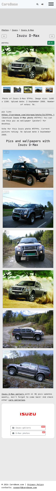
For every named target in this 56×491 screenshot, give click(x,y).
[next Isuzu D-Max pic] (51, 36)
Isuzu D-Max (27, 30)
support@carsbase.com (25, 487)
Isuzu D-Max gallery (13, 394)
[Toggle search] (37, 4)
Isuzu (15, 30)
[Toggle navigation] (50, 4)
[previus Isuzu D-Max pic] (4, 36)
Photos (5, 30)
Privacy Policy (35, 484)
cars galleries (17, 400)
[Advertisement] (28, 16)
